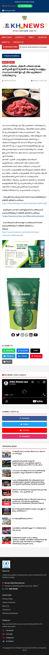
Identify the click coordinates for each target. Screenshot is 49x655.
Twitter (35, 350)
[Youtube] (36, 335)
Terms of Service (8, 602)
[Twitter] (18, 335)
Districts (19, 37)
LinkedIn (24, 356)
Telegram (10, 356)
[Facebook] (13, 335)
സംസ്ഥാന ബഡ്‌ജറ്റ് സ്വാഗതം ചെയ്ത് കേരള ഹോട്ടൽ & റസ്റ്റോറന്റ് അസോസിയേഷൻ (28, 471)
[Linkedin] (31, 335)
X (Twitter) (10, 641)
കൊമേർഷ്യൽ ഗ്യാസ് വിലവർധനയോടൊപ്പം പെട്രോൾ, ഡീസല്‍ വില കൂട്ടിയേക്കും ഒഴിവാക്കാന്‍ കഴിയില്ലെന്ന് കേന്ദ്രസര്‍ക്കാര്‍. (29, 501)
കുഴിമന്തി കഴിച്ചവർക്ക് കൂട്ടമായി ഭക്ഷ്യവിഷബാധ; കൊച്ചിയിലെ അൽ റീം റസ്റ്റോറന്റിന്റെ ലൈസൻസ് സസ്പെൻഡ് (27, 463)
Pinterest (37, 356)
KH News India (10, 6)
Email (8, 361)
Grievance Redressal (10, 613)
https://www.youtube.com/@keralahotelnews (23, 216)
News (31, 37)
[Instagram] (22, 335)
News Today (7, 37)
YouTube (26, 430)
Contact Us (18, 42)
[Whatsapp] (26, 335)
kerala (5, 62)
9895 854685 (13, 589)
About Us (6, 42)
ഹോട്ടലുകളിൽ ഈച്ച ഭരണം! (22, 518)
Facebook (24, 350)
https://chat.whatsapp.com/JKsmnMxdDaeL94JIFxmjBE (24, 203)
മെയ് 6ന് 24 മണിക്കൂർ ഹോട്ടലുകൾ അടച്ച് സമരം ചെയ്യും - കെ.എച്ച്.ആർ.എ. (29, 491)
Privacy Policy (7, 599)
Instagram (25, 436)
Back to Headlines (12, 56)
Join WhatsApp (26, 6)
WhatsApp (10, 350)
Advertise (42, 37)
